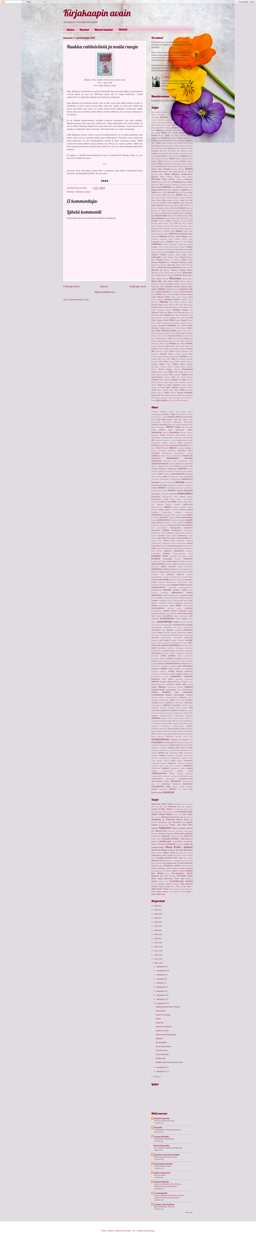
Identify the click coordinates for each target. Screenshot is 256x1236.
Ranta (173, 315)
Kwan (167, 234)
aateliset (162, 429)
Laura (153, 844)
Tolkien (175, 364)
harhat (181, 477)
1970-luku (154, 412)
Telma (173, 886)
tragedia (172, 742)
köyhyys (174, 561)
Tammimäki (176, 884)
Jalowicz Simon (156, 195)
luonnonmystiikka (157, 579)
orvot (161, 635)
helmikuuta (161, 1067)
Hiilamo (162, 177)
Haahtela (183, 161)
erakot (153, 466)
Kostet (153, 231)
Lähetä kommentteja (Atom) (78, 299)
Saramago (190, 336)
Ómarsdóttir (184, 400)
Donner (164, 143)
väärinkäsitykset (156, 778)
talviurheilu (158, 734)
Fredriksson (170, 156)
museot (179, 608)
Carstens (183, 135)
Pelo (171, 302)
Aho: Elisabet (175, 112)
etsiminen (190, 471)
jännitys (167, 506)
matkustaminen (177, 592)
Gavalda (165, 159)
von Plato (177, 400)
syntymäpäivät (183, 723)
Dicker (153, 143)
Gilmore (172, 158)
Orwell (190, 297)
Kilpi (179, 215)
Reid (187, 318)
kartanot (190, 514)
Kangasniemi (175, 205)
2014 (156, 955)
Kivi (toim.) (189, 218)
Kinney (154, 218)
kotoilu (190, 546)
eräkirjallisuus (172, 468)
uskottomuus (170, 755)
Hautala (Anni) (188, 166)
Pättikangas (155, 312)
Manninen (159, 260)
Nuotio (159, 291)
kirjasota (154, 535)
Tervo (160, 359)
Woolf (179, 395)
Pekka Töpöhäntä (156, 863)
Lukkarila (154, 254)
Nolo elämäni (188, 858)
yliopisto (175, 786)
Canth (167, 135)
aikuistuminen (174, 432)
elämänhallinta (176, 456)
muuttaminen (182, 611)
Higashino (154, 177)
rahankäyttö (165, 666)
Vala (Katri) (181, 377)
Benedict (175, 128)
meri (171, 595)
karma (184, 515)
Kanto (181, 205)
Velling (171, 382)
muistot (154, 605)
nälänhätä (190, 622)
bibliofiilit (166, 445)
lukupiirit (190, 574)
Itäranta (175, 190)
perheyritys (183, 645)
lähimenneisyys (171, 582)
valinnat (179, 760)
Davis (178, 140)
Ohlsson (159, 294)
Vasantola (190, 380)
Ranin (157, 315)
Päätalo (170, 312)
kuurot (191, 556)
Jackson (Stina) (162, 192)
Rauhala (173, 318)
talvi (153, 733)
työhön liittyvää (180, 747)
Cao (172, 135)
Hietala (167, 174)
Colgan (185, 138)
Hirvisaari (155, 179)
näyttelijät (189, 625)
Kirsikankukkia (156, 836)
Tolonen (182, 364)
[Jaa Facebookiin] (101, 188)
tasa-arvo (175, 734)
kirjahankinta (155, 530)
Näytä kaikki (189, 1212)
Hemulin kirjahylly (162, 1118)
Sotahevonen (160, 1058)
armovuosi (166, 440)
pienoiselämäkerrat (157, 651)
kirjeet (175, 535)
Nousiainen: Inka (186, 289)
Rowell (184, 325)
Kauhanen (189, 208)
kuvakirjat (155, 558)
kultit (153, 551)
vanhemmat (177, 766)
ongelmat (169, 629)
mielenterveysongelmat (171, 598)
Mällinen (190, 281)
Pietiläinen (154, 307)
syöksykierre (155, 728)
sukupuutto (189, 716)
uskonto (162, 755)
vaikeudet (184, 758)
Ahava (153, 112)
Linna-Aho (179, 249)
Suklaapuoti (189, 879)
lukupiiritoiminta (156, 577)
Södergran (154, 356)
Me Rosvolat (156, 850)
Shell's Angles (157, 878)
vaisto (153, 760)
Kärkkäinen (171, 236)
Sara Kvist (164, 876)
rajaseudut (173, 666)
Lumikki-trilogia (157, 847)
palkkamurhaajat (166, 638)
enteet (191, 461)
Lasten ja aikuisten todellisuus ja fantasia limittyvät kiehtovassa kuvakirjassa (169, 1196)
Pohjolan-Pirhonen (177, 307)
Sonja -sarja (179, 878)
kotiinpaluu (171, 546)
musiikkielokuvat (156, 611)
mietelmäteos (163, 600)
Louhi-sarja (188, 844)
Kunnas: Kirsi (188, 231)
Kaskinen (182, 208)
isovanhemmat (156, 499)
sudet (181, 713)
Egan (163, 146)
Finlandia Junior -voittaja (159, 417)
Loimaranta (159, 252)
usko (181, 752)
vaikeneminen (175, 758)
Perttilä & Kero (174, 305)
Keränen (183, 213)
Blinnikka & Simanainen (174, 130)
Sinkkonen (161, 346)
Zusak (188, 398)
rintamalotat (155, 674)
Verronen (190, 382)
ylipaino (182, 786)
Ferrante (190, 151)
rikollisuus (179, 671)
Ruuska (184, 328)
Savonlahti (180, 338)
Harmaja (190, 164)
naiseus (159, 616)
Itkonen (170, 190)
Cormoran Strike (185, 811)
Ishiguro (154, 189)
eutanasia (154, 474)
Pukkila (168, 310)
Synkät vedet (163, 881)
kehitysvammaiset (157, 522)
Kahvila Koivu (161, 831)
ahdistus (190, 430)
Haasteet (84, 29)
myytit (168, 613)
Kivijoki (154, 220)
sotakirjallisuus (164, 710)
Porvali (190, 307)
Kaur (183, 210)
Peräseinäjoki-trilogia (170, 863)
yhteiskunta (176, 780)
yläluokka (190, 786)
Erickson (160, 148)
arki (152, 440)
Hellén (175, 171)
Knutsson (162, 221)
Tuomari (176, 367)
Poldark (153, 868)
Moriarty (164, 275)
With (159, 395)
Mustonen (175, 278)
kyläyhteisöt (188, 558)
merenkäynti (166, 595)
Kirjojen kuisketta (161, 1181)
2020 (156, 930)
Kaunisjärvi (163, 833)
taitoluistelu (189, 728)
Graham (154, 161)
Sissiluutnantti (161, 1042)
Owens (153, 299)
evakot (160, 473)
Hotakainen (177, 182)
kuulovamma (183, 556)
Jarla (152, 198)
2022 (156, 922)
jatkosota (164, 501)
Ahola (191, 112)
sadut (184, 684)
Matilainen (175, 262)
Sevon (177, 341)
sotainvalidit (155, 710)
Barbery (190, 125)
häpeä (165, 490)
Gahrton (176, 156)
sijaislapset (154, 700)
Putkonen (185, 310)
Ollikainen (160, 297)
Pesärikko (180, 863)
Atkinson (178, 122)
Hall (164, 164)
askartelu (190, 440)
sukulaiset (154, 715)
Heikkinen (154, 171)
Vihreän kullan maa (175, 889)
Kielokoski (170, 833)
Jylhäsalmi (165, 828)
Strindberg (154, 354)
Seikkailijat (172, 876)
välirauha (190, 776)
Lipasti (153, 252)
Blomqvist (185, 130)
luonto (166, 579)
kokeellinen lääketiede (185, 541)
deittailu (165, 448)
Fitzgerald (164, 153)
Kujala (173, 231)
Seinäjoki (178, 425)
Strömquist (163, 354)
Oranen (179, 297)
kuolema (166, 553)
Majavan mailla (159, 1175)
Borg (152, 133)
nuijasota (178, 619)
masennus (154, 592)
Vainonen (167, 377)
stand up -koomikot (173, 713)
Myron (190, 279)
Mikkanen (174, 270)
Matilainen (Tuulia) (186, 262)
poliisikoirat (155, 656)
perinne (190, 645)
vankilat (182, 768)
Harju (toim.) (182, 164)
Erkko (165, 148)
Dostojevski (181, 143)
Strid (191, 351)
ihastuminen (188, 490)
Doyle (153, 146)
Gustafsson (175, 161)
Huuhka (183, 185)
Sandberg (178, 336)
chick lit (159, 448)
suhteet (186, 713)
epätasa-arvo (179, 463)
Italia (164, 419)
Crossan (160, 140)
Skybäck (172, 346)
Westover (160, 393)
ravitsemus (154, 671)
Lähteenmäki (156, 257)
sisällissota (167, 705)
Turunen (154, 372)
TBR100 (122, 29)
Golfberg (190, 159)
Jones (159, 200)
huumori (162, 487)
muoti (172, 605)
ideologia (180, 490)
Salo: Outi (164, 336)
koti (166, 546)
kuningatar (189, 551)
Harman (153, 166)
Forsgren (190, 153)
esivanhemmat (169, 471)
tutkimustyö (155, 748)
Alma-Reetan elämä (180, 804)
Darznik (174, 140)
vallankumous (188, 760)
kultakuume (189, 548)
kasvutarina (164, 517)
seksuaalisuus (188, 692)
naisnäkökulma (168, 616)
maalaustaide (172, 587)
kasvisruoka (155, 517)
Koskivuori (188, 836)
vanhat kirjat (168, 766)
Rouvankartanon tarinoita (182, 873)
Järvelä (153, 203)
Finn (158, 153)
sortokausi (163, 708)
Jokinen (153, 200)
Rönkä (173, 330)
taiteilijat (182, 728)
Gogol (178, 159)
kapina (173, 515)
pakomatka (155, 637)
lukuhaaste (180, 574)
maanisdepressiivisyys (186, 587)
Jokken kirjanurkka (162, 1172)
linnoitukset (173, 572)
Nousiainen (175, 289)
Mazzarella (171, 265)
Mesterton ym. (157, 270)
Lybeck (190, 255)
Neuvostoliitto (188, 422)
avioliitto (154, 445)
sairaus (153, 687)
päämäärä (190, 663)
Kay (160, 213)
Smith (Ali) (189, 346)
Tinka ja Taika (181, 886)
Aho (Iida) (167, 112)
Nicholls (190, 284)
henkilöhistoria (187, 479)
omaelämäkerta (188, 627)
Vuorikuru (182, 387)
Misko (167, 273)
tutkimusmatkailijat (187, 745)
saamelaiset (170, 684)
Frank (153, 156)
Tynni (191, 372)
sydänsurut (164, 723)
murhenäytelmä (188, 605)
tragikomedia (180, 742)
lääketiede (163, 585)
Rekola (166, 320)
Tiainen (165, 361)
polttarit (180, 656)
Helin (170, 171)
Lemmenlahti (170, 844)
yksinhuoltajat (165, 784)
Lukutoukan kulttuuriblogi (172, 422)
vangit (161, 766)
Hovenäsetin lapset (165, 822)
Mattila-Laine (155, 265)
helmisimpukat (164, 479)
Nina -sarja (178, 857)
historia (179, 482)
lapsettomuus (182, 564)
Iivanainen (186, 187)
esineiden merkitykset (158, 471)
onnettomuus (188, 629)
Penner (166, 305)
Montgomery (188, 272)
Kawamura (154, 213)
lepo (191, 569)
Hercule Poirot (182, 819)
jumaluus (169, 504)
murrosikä (171, 608)
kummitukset (179, 550)
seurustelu (189, 695)
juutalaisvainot (188, 504)
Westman (154, 393)
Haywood (174, 169)
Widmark (180, 392)
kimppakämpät (162, 528)
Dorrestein (170, 143)
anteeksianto (178, 437)
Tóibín (153, 375)
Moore (153, 275)
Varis (179, 380)
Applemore (189, 807)
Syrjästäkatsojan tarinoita (181, 881)
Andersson (161, 120)
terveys (185, 736)
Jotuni (164, 200)
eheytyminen (162, 450)
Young (171, 398)
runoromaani (189, 679)
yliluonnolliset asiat (160, 786)
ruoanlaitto (163, 681)
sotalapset (181, 710)
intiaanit (182, 496)
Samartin (171, 336)
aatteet (170, 430)
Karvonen (174, 208)
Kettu (165, 215)
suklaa (191, 713)
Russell (179, 328)
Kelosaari (177, 213)
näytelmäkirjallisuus (179, 625)
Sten (153, 351)
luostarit (154, 582)
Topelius (190, 364)
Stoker (172, 351)
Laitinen (184, 239)
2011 (156, 1076)
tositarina (167, 742)
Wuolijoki (190, 395)
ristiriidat (179, 674)
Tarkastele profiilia (169, 89)
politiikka (171, 655)
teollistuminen (169, 736)
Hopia (161, 182)
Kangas (167, 205)
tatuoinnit (182, 734)
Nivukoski (183, 286)
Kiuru (179, 218)
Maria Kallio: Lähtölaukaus (164, 1139)
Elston (172, 146)
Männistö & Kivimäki (158, 284)
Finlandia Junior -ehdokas (184, 414)
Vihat (166, 889)
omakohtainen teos (158, 630)
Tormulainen (155, 367)
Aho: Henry (184, 112)
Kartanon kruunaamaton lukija (167, 1154)
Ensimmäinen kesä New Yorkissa (168, 1006)
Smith (182, 346)
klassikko (184, 538)
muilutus (170, 603)
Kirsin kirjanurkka (162, 1145)
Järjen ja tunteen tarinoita (183, 828)
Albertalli (172, 117)
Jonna (167, 77)
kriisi (163, 548)
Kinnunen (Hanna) (171, 218)
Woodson (174, 395)
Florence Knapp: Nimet (162, 1166)
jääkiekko (184, 507)
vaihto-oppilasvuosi (164, 758)
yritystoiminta (163, 789)
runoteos (87, 191)
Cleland (169, 138)
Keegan (164, 213)
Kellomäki (170, 213)
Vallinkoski (167, 380)
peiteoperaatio (167, 643)
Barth (158, 128)
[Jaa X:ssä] (99, 188)
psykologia (177, 658)
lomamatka (154, 574)
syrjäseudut (154, 726)
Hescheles (154, 174)
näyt (152, 625)
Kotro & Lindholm (163, 231)
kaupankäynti (174, 520)
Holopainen (189, 179)
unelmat (161, 752)
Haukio (175, 166)
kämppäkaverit (156, 561)
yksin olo (155, 784)
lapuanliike (172, 566)
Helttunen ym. (182, 171)
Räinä (153, 330)
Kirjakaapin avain (97, 13)
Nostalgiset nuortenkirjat (159, 424)
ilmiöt (176, 497)
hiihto (173, 482)
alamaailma (154, 435)
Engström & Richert (186, 146)
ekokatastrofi (171, 450)
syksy (170, 723)
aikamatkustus (156, 432)
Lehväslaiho (173, 244)
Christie (164, 138)
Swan (191, 354)
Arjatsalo (190, 120)
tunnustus (173, 745)
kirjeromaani (182, 535)
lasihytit (180, 566)
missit (169, 600)
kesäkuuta (160, 991)
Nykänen (166, 291)
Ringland (184, 320)
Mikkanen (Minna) (186, 270)
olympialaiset (167, 627)
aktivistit (190, 432)
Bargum (153, 128)
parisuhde (189, 640)
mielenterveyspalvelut (186, 598)
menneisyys (156, 594)
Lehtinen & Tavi (180, 242)
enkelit (174, 461)
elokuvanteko (181, 450)
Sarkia (170, 338)
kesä (183, 525)
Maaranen (171, 257)
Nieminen (168, 286)
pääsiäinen (154, 666)
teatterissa (160, 736)
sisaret (182, 700)
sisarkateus (189, 700)
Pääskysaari (163, 312)
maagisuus (189, 585)
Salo (159, 336)
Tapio (172, 356)
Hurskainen (176, 185)
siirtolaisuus (183, 697)
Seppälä (165, 341)
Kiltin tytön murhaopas (184, 833)
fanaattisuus (167, 474)
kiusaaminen (171, 538)
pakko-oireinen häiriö (186, 635)
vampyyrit (154, 766)
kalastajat (189, 509)
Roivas (168, 873)
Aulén (153, 125)
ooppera (153, 632)
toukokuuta (161, 995)
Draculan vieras (161, 1050)
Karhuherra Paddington (175, 831)
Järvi (158, 203)
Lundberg (163, 254)
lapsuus (163, 566)
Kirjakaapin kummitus (163, 1163)
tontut (180, 740)
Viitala (169, 385)
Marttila (190, 260)
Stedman (182, 349)
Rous (179, 325)
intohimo (190, 497)
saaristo (178, 684)
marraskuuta (161, 970)
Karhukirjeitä (189, 831)
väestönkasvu (175, 776)
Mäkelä (154, 281)
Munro (159, 279)
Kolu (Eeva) (183, 223)
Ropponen (154, 325)
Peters (181, 305)
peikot (160, 643)
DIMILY (154, 814)
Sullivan (171, 354)
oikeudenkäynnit (156, 627)
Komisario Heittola (177, 836)
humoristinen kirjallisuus (176, 485)
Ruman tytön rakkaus (164, 1026)
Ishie (191, 187)
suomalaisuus (155, 721)
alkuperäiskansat (181, 435)
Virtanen (183, 385)
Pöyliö (175, 312)
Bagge (185, 125)
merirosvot (177, 595)
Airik (174, 114)
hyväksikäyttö (188, 488)
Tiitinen (183, 361)
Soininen (161, 349)
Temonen (183, 356)
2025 (156, 910)
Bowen (164, 132)
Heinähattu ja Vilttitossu (163, 819)
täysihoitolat (178, 750)
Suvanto (184, 354)
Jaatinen (190, 190)
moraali (153, 603)
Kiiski (175, 216)
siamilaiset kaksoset (157, 697)
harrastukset (189, 476)
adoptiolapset (180, 430)
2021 (156, 926)
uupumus (154, 758)
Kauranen (190, 210)
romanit (165, 676)
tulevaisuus (165, 745)
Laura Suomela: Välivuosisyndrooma (167, 1129)
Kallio (153, 205)
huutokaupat (171, 488)
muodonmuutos (163, 605)
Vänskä (153, 390)
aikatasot (165, 432)
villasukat (180, 773)
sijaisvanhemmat (164, 700)
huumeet (154, 488)
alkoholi (162, 435)
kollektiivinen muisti (169, 543)
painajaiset (166, 635)
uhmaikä (154, 753)
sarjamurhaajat (171, 689)
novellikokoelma (167, 618)
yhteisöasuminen (187, 781)
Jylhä (186, 200)
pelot (185, 643)
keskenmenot (164, 525)
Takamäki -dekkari (164, 884)
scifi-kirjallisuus (187, 689)
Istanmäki (161, 190)
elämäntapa (188, 458)
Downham (189, 143)
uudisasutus (179, 755)
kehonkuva (168, 522)
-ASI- (134, 1230)
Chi (159, 138)
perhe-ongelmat (162, 645)
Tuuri (171, 371)
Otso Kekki (189, 860)
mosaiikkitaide (162, 603)
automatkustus (188, 443)
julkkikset (160, 504)
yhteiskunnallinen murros (160, 781)
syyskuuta (160, 978)
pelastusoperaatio (177, 643)
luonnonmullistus (187, 577)
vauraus (180, 771)
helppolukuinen (175, 479)
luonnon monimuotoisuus (171, 577)
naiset (153, 616)
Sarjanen (164, 338)
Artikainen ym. (170, 122)
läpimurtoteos (155, 585)
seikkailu (154, 692)
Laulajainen (155, 241)
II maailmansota (187, 417)
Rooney (190, 323)
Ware (182, 389)
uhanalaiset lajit (188, 750)
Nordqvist (169, 289)
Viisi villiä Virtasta (187, 889)
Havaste (167, 169)
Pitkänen (161, 307)
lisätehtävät (184, 572)
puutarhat (154, 663)
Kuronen (154, 234)
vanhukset (165, 768)
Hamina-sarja (178, 817)
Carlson (177, 135)
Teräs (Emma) (180, 359)
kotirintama (179, 546)
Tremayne (164, 367)
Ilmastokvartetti (164, 825)
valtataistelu (189, 763)
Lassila (191, 239)
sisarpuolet (154, 702)
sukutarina (155, 717)
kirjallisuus (170, 533)
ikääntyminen (155, 496)
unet (166, 753)
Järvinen (163, 203)
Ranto (167, 318)
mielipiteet (154, 600)
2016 (156, 946)
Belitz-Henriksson (165, 128)
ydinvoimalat (170, 779)
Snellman (154, 349)
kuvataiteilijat (167, 559)
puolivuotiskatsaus (164, 661)
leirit (176, 569)
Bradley (175, 133)
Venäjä (177, 427)
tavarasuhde (189, 734)
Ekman (167, 146)
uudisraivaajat (188, 755)
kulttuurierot (168, 551)
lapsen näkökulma (158, 563)
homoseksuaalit (156, 485)
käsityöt (163, 561)
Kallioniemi (160, 205)
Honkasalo (154, 182)
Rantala (153, 318)
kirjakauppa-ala (177, 530)
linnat (167, 572)
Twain (186, 372)
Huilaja (190, 182)
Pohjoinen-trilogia (187, 866)
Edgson (158, 146)
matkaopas (164, 592)
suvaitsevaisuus (156, 723)
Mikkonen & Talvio (157, 273)
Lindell (182, 247)
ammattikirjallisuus (167, 437)
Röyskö (179, 331)
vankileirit (189, 768)
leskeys (153, 572)
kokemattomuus (156, 543)
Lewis (166, 247)
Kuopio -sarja (178, 838)
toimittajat (174, 739)
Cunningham (167, 140)
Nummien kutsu (157, 860)
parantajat (173, 640)
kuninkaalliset (155, 553)
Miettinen (167, 270)
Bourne (158, 133)
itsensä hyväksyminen (185, 499)
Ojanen (177, 294)
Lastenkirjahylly (160, 1193)
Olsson (167, 297)
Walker (159, 390)
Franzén (163, 156)
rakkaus (164, 668)
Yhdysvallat (189, 427)
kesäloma (189, 525)
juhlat (185, 502)
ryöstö (191, 682)
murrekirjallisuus (157, 608)
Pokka (186, 307)
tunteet (178, 745)
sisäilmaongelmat (156, 705)
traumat (186, 742)
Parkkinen (184, 299)
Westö (167, 392)
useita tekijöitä (161, 400)
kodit (159, 541)
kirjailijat (165, 530)
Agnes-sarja (155, 804)
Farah (174, 151)
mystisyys (154, 613)
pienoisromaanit (169, 650)
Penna (161, 305)
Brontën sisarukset (186, 133)
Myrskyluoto (178, 855)
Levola (161, 247)
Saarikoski (160, 333)
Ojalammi (171, 294)
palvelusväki (188, 637)
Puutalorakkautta (156, 871)
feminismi (189, 474)
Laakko (190, 236)
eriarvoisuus (169, 466)
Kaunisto (178, 210)
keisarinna (180, 522)
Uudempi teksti (71, 286)
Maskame (162, 262)
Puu (191, 310)
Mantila (184, 260)
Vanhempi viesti (137, 286)
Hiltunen (170, 177)
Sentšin (159, 341)
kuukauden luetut (159, 555)
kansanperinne (156, 514)
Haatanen (154, 164)
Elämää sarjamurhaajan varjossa (165, 1157)
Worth (184, 395)
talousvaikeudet (188, 731)
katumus (154, 520)
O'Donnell (176, 292)
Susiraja (154, 881)
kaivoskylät (174, 510)
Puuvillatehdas (167, 871)
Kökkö (178, 236)
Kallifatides (189, 203)
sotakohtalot (174, 710)
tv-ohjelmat (163, 748)
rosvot (164, 679)
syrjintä (190, 723)
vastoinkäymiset (167, 771)
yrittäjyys (154, 789)
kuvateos (178, 559)
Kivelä (183, 218)
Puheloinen (160, 310)
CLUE (175, 812)
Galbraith (183, 156)
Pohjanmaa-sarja (157, 865)
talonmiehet (167, 731)
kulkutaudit (181, 548)
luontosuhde (180, 580)
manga (191, 590)
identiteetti (172, 490)
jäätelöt (190, 507)
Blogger (152, 1230)
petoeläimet (170, 648)
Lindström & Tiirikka (164, 249)
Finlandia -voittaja (169, 414)
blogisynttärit (183, 445)
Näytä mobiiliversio (105, 292)
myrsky (190, 611)
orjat (152, 635)
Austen (158, 125)
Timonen (154, 364)
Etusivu (70, 29)
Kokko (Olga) (168, 223)
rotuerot (170, 679)
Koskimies (167, 229)
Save (174, 338)
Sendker (153, 341)
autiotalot (165, 443)
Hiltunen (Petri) (180, 177)
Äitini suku (161, 894)
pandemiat (154, 640)
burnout (190, 445)
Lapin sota (177, 419)
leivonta (181, 569)
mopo (186, 600)
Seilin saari (171, 425)
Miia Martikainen (186, 850)
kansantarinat (167, 515)
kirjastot (168, 535)
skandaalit (184, 705)
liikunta (162, 572)
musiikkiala (189, 608)
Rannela (168, 315)
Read (178, 318)
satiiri (179, 690)
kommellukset (156, 546)
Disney (158, 143)
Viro (182, 427)
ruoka (169, 681)
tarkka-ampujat (167, 734)
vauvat (190, 771)
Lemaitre (154, 247)
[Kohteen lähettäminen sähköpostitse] (94, 188)
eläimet (190, 450)
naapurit (179, 613)
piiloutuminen (179, 651)
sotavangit (154, 713)
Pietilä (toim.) (188, 305)
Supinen (177, 354)
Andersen (154, 120)
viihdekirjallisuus (159, 773)
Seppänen (171, 341)
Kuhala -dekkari (156, 839)
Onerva (173, 297)
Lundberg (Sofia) (174, 255)
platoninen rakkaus (169, 653)
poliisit (163, 655)
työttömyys (154, 750)
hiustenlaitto (189, 482)
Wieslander (188, 392)
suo (192, 718)
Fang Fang (167, 151)
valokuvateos (172, 763)
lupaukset (162, 582)
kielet (153, 528)
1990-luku (163, 412)
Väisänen (190, 387)
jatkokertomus (155, 502)
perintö (154, 648)
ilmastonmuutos (167, 497)
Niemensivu (155, 286)
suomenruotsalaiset (166, 721)
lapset (175, 564)
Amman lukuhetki (161, 1136)
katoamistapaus (187, 517)
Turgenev (169, 369)
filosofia (159, 477)
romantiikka (176, 676)
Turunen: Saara (163, 372)
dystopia (188, 448)
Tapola (177, 356)
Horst (165, 182)
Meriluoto (177, 267)
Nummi (153, 292)
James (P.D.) (171, 195)
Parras (191, 299)
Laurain (163, 242)
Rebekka (189, 870)
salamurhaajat (171, 687)
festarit (153, 477)
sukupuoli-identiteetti (166, 716)
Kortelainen (155, 229)
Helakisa (165, 171)
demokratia (180, 448)
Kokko (161, 223)
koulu (153, 548)
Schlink (186, 338)
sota (191, 707)
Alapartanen (155, 117)
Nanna (185, 855)
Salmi (191, 333)
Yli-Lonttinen (155, 398)
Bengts (180, 128)
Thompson (154, 361)
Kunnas (179, 230)
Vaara (191, 374)
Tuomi (183, 367)
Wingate (154, 395)
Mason (169, 262)
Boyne (170, 133)
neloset (176, 616)
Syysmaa (154, 884)
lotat (162, 574)
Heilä (160, 171)
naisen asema (188, 613)
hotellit (165, 485)
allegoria (190, 435)
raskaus (177, 669)
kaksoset (182, 509)
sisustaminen (180, 703)
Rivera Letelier (156, 323)
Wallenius (166, 390)
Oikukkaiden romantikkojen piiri (174, 860)
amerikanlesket (156, 437)
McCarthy (190, 265)
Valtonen (174, 379)
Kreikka (169, 419)
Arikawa (183, 120)
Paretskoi (176, 299)
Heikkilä (189, 168)
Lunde (184, 254)
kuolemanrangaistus (179, 553)
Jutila (182, 200)
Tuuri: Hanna (178, 372)
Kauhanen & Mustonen (159, 210)
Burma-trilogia (168, 812)
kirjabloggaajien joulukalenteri (181, 528)
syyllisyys (189, 726)
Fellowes (183, 151)
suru (174, 721)
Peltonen (177, 302)
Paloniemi (168, 299)
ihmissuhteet (185, 493)
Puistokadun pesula (164, 868)
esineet (191, 469)
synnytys (175, 723)
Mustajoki (165, 279)
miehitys (160, 598)
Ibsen (173, 187)
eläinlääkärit (155, 453)
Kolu (175, 223)
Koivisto (184, 221)
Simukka (189, 343)
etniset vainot (182, 471)
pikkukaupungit (156, 653)
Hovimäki (177, 822)
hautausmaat (155, 479)
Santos (184, 336)
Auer (183, 122)
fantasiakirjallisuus (178, 473)
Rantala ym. (161, 318)
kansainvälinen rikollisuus (171, 512)
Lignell (171, 247)
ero (191, 466)
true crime (159, 745)
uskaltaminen (174, 753)
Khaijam (80, 191)
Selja (191, 338)
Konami (190, 223)
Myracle (184, 279)
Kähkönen (163, 236)
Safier (178, 333)
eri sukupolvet (160, 466)
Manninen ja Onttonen (172, 260)
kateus (178, 517)
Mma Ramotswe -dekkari (184, 853)
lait (179, 561)
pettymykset (189, 648)
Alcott (178, 117)
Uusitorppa (177, 375)
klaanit (178, 538)
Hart (162, 166)
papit (160, 640)
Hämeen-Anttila (156, 187)
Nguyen (184, 284)
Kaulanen (171, 210)
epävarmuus (189, 463)
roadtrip (185, 674)
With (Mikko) (166, 395)
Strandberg (185, 351)
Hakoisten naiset (167, 817)
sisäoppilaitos (176, 705)
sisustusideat (188, 702)
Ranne (162, 315)
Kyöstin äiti (155, 236)
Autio (173, 125)
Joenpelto (163, 198)
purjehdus (190, 661)
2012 (156, 963)
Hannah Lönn (188, 817)
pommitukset (189, 656)
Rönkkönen (166, 330)
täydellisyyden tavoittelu (166, 750)
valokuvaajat (155, 763)
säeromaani (163, 728)
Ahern (158, 112)
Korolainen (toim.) (186, 226)
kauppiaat (182, 520)
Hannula (174, 164)
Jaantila (184, 189)
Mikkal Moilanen (157, 853)
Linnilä (185, 249)
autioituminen (155, 443)
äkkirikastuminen (157, 792)
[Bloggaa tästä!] (96, 188)
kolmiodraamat (181, 543)
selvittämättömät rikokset (161, 694)
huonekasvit (189, 485)
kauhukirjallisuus (163, 520)
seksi (177, 692)
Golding (183, 159)
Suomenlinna (161, 427)
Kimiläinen (185, 216)
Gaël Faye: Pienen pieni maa (164, 1120)
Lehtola (190, 241)
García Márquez (156, 159)
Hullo (183, 822)
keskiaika (178, 525)
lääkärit (169, 585)
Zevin (183, 398)
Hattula (170, 166)
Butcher (161, 135)
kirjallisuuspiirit (180, 533)
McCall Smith (180, 265)
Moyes (190, 275)
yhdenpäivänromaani (186, 778)
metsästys (184, 595)
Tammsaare (166, 356)
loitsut (191, 572)
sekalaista (166, 691)
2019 (156, 934)
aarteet (153, 430)
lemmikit (187, 569)
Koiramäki (166, 836)
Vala (173, 377)
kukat (175, 548)
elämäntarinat (156, 460)
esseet (176, 471)
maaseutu (167, 589)
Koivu (191, 221)
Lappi (185, 419)
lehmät (172, 569)
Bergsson (185, 128)
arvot (184, 440)
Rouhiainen (171, 325)
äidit (179, 789)
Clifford (174, 138)
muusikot (174, 611)
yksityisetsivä (188, 783)
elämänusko (167, 461)
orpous (157, 635)
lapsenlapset (169, 564)
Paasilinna (160, 299)
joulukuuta (161, 966)
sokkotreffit (154, 708)
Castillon (190, 135)
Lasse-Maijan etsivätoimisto (183, 841)
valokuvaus (180, 763)
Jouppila (169, 200)
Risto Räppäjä (157, 873)
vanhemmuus (188, 765)
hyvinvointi (179, 488)
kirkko (159, 538)
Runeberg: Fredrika (158, 328)
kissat (164, 538)
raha (159, 666)
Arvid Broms (181, 412)
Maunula (163, 265)
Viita (164, 385)
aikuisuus (184, 432)
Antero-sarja (181, 807)
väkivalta (183, 776)
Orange (185, 297)
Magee (177, 257)
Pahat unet (160, 1022)
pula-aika (154, 661)
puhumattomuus (188, 658)
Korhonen (167, 226)
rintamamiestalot (164, 674)
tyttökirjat (171, 747)
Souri (166, 349)
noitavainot (155, 618)
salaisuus (162, 686)
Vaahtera (184, 374)
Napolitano (170, 284)
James (164, 195)
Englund (177, 146)
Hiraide (190, 177)
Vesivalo (154, 385)
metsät (190, 595)
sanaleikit (180, 687)
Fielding (154, 153)
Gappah (190, 156)
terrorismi (179, 736)
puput (183, 661)
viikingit (172, 773)
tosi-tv (191, 740)
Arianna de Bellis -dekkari (161, 809)
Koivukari (154, 223)
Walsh (171, 390)
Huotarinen (154, 185)
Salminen (154, 336)
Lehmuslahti (161, 844)
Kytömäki (178, 234)
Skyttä (178, 346)
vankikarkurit (174, 768)
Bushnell (154, 135)
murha (178, 605)
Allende (183, 117)
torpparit (185, 739)
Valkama (154, 379)
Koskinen (174, 229)
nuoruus (176, 621)
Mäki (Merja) (168, 281)
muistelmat (178, 603)
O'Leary (190, 291)
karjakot (178, 515)
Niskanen (176, 286)
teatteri (153, 736)
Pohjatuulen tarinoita (172, 865)
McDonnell (154, 267)
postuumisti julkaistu (158, 658)
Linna (173, 249)
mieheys (153, 598)
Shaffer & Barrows (186, 341)
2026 (156, 905)
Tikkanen (190, 361)
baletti (160, 445)
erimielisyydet (185, 466)
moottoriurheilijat (177, 600)
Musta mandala (167, 855)
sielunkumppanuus (172, 697)
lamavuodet (189, 561)
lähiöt (191, 582)
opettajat (160, 632)
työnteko (190, 747)
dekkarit (172, 447)
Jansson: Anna (188, 195)
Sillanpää (172, 343)
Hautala (180, 166)
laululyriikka (166, 569)
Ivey (180, 190)
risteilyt (172, 674)
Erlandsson (171, 148)
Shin (166, 343)
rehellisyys (163, 671)
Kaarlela (169, 203)
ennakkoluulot (182, 461)
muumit (166, 610)
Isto (166, 190)
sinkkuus (172, 700)
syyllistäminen (165, 726)
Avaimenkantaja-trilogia (180, 809)
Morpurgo (171, 275)
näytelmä (157, 625)
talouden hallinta (176, 731)
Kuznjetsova (161, 234)
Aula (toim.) (189, 122)
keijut (174, 522)
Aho (162, 112)
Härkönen (167, 186)
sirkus (178, 700)
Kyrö (172, 233)
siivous (190, 697)
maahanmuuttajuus (158, 587)
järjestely (176, 507)
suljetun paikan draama (170, 718)
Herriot (190, 171)
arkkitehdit (158, 440)
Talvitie (160, 356)
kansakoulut (189, 512)
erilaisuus (177, 466)
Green (160, 161)
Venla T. (160, 889)
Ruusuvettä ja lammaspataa (166, 1034)
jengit (169, 501)
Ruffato (190, 325)
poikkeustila (189, 653)
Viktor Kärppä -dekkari (159, 891)
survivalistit (179, 721)
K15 (152, 831)
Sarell (159, 338)
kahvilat (161, 509)
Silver (183, 343)
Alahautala (189, 115)
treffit (191, 742)
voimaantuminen (156, 776)
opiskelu (190, 632)
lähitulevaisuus (182, 582)
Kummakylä (167, 838)
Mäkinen (183, 281)
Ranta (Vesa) (189, 315)
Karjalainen (161, 208)
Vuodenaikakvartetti (175, 891)
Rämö (158, 330)
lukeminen (170, 574)
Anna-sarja (172, 806)
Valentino (190, 377)
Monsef (179, 273)
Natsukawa (177, 284)
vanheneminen (155, 768)
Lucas (184, 252)
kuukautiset (173, 556)
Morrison (178, 275)
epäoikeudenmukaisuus (160, 463)
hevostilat (168, 482)
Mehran (170, 267)
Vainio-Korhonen (157, 377)
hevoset (162, 482)
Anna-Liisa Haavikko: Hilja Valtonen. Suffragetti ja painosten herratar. (167, 1185)
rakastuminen (188, 666)
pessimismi (162, 648)
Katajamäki (154, 834)
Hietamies (175, 174)
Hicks (161, 174)
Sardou (153, 338)
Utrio (171, 374)
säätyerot (171, 728)
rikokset (171, 671)
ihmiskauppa (155, 494)
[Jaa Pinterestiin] (104, 188)
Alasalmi (164, 117)
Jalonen (190, 192)
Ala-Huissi (181, 114)
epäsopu (171, 464)
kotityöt (185, 546)
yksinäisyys (176, 784)
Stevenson (159, 351)
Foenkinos (170, 153)
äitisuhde (185, 789)
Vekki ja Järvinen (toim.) (159, 382)
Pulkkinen (176, 309)
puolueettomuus (176, 661)
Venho (176, 382)
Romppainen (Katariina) (179, 323)
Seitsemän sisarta (185, 875)
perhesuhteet (174, 645)
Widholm (173, 393)
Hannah (168, 164)
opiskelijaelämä (181, 632)
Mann (153, 260)
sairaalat (190, 684)
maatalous (176, 590)
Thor (160, 361)
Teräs (173, 359)
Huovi (162, 184)
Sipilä (167, 346)
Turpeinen (177, 369)
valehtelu (166, 760)
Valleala (160, 380)
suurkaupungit (188, 721)
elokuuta (160, 982)
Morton (185, 275)
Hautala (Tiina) (156, 169)
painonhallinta (174, 635)
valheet (173, 760)
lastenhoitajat (189, 566)
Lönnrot (164, 257)
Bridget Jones (159, 812)
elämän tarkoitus (166, 456)
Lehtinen (170, 241)
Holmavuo (180, 179)
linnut (179, 572)
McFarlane (163, 267)
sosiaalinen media (174, 708)
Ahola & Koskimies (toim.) (161, 115)
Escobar (178, 148)
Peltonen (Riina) (187, 302)
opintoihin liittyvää (170, 632)
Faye (178, 151)
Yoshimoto (164, 398)
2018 (156, 938)
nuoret (185, 618)
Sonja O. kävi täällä (163, 1014)
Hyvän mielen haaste (163, 1046)
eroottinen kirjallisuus (158, 468)
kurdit (191, 553)
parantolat (181, 640)
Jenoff (157, 198)
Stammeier (176, 349)
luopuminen (189, 579)
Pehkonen (164, 301)
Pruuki (153, 310)
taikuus (176, 728)
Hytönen (190, 185)
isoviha (166, 499)
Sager (183, 333)
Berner (191, 128)
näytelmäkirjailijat (166, 625)
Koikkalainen (176, 221)
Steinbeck (189, 349)
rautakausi (189, 669)
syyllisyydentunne (178, 726)
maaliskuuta (161, 1003)
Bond (191, 130)
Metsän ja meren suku (170, 850)
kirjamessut (189, 533)
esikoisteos (182, 468)
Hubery (185, 182)
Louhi (171, 252)
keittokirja (189, 522)
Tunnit (158, 1018)
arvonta (179, 440)
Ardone (178, 120)
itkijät (172, 499)
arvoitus (173, 440)
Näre (171, 292)
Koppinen (160, 226)
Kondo (153, 226)
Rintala (190, 320)
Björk (163, 130)
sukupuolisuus (179, 716)
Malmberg (189, 257)
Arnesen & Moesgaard (158, 122)
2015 (156, 950)
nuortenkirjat (164, 621)
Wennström (189, 390)
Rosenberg (162, 325)
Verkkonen (182, 382)
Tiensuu (171, 361)
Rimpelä (177, 320)
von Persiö (170, 400)
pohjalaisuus (180, 653)
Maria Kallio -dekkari (179, 847)
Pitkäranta (168, 307)
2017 (156, 942)
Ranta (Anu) (180, 315)
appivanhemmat (188, 437)
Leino (180, 244)
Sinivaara (154, 346)
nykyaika (183, 622)
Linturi (190, 249)
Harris (159, 166)
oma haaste (177, 627)
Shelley (162, 343)
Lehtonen (166, 244)
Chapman (154, 138)
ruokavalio (175, 681)
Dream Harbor (165, 814)
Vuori (162, 387)
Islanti (158, 419)
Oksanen (183, 294)
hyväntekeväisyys (156, 490)
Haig (160, 163)
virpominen (189, 773)
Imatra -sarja (175, 824)
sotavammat (189, 710)
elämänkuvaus (187, 455)
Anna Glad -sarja (161, 807)
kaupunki (189, 520)
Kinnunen (161, 218)
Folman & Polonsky (180, 153)
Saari (184, 331)
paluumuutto (178, 638)
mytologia (162, 613)
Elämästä (159, 1038)
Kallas (182, 203)
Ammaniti (190, 117)
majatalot (184, 590)
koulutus (158, 548)
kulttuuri (159, 551)
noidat (191, 616)
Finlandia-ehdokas (174, 416)
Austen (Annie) (166, 125)
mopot (191, 600)
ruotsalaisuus (184, 682)
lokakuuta (160, 974)
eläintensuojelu (167, 453)
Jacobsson (171, 192)
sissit (173, 703)
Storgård (177, 351)
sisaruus (169, 702)
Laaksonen (154, 239)
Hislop (164, 179)
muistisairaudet (188, 603)
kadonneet (154, 510)
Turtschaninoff (187, 369)
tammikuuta (161, 1071)
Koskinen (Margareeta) (185, 229)
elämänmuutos (172, 458)
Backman (179, 125)
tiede (191, 736)
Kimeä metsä (160, 1010)
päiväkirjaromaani (172, 663)
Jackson (154, 192)
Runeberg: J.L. (170, 328)
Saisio (187, 333)
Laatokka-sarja (164, 841)
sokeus (191, 705)
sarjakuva (188, 686)
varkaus (154, 771)
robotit (191, 674)
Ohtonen (165, 294)
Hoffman (172, 179)
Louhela (166, 252)
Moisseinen (173, 273)
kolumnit (190, 543)
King (191, 215)
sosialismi (184, 708)
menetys (190, 592)
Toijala (168, 364)
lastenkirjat (156, 568)
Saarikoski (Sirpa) (170, 333)
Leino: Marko (188, 244)
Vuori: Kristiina (172, 387)
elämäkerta (155, 455)
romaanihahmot (156, 676)
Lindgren (189, 246)
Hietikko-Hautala (187, 174)
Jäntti (191, 200)
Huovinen (168, 185)
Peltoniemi (154, 305)
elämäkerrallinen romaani (183, 453)
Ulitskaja (158, 375)
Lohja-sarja (179, 844)
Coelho (180, 138)
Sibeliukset (185, 425)
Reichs (183, 318)
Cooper (190, 138)
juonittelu (177, 504)
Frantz (158, 156)
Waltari (176, 390)
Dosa (175, 143)
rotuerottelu (179, 679)
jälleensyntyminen (157, 507)
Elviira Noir (178, 814)
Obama (153, 294)
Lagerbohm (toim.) (166, 239)
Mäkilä (176, 281)
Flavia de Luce (156, 817)
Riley (171, 320)
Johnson (176, 198)
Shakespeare (155, 343)
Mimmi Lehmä (169, 852)
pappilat (166, 640)
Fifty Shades (188, 814)
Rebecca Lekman (179, 871)
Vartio (184, 379)
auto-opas (173, 443)
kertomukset (155, 525)
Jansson (179, 194)
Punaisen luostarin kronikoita (182, 868)
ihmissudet (173, 494)
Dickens (190, 140)
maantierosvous (156, 590)
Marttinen (154, 262)
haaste (165, 476)
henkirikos (155, 482)
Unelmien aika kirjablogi (164, 1204)
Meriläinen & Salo (187, 267)
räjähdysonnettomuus (158, 684)
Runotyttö (155, 875)
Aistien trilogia (167, 804)
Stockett (165, 351)
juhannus (180, 502)
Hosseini (170, 182)
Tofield (161, 364)
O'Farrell (183, 292)
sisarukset (162, 703)
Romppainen (166, 323)
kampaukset (155, 512)
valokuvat (163, 763)
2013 (156, 959)
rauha (183, 669)
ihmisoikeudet (165, 494)
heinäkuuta (161, 987)
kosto (162, 546)
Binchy (159, 130)
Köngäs (184, 236)
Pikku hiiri (189, 863)
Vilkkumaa (176, 385)
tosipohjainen (157, 742)
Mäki (160, 281)
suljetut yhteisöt (184, 718)
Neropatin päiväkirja (164, 857)
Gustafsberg (167, 161)
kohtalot (166, 540)
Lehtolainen (156, 243)
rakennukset (155, 669)
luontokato (173, 580)
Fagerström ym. (157, 151)
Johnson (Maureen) (186, 198)
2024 (156, 914)
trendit (153, 745)
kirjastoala (161, 535)
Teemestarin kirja (162, 1054)
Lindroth (154, 249)
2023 (156, 918)
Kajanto (176, 202)
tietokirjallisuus (160, 739)
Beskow (153, 130)
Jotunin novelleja (162, 1030)
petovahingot (180, 648)
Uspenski (165, 375)
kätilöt (169, 561)
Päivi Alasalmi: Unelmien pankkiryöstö (168, 1147)
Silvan (178, 343)
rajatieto (179, 666)
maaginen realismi (178, 584)
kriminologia (169, 548)
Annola (167, 120)
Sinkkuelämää (168, 878)
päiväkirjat (182, 663)
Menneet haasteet (104, 29)
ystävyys (172, 788)
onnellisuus (178, 630)
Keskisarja (159, 215)
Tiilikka (177, 361)
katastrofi (172, 517)
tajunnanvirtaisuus (157, 731)
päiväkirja (161, 663)
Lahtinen (177, 239)
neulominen (183, 616)
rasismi (171, 669)
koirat (173, 540)
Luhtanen (190, 252)
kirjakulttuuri (189, 530)
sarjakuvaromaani (158, 689)
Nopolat (161, 288)
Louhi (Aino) (178, 252)
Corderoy (154, 140)
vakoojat (159, 760)
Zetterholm (177, 398)
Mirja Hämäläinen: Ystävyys (164, 1206)
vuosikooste (166, 776)
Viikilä (160, 385)
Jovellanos (176, 200)
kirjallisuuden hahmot (158, 533)
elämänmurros (156, 458)
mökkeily (173, 613)
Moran (158, 275)
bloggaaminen (174, 445)
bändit (153, 448)
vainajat (190, 758)
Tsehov (170, 367)
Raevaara (181, 312)
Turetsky (161, 369)
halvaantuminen (173, 477)
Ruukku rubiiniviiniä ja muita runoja (169, 1062)
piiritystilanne (188, 651)
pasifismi (154, 643)
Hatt (166, 166)
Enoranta (154, 148)
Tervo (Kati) (167, 359)
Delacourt (184, 140)
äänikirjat (168, 792)
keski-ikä (171, 525)
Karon (168, 208)
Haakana (190, 161)
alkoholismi (170, 435)
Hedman (181, 169)
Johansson (170, 198)
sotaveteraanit (162, 713)
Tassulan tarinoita (164, 886)
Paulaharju (154, 302)
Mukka (153, 279)
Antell (173, 120)
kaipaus (167, 509)
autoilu (179, 443)
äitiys (191, 789)
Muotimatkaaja (156, 855)
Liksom (176, 247)
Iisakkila (179, 187)
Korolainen (175, 226)
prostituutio (169, 658)
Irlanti (153, 419)
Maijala (182, 257)
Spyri (170, 349)
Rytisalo (190, 328)
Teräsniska (189, 359)
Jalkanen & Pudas (181, 192)
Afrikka (171, 412)
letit (158, 572)
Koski (161, 229)
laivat (183, 561)
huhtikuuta (161, 999)
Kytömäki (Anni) (187, 234)
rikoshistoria (189, 671)
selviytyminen (179, 694)
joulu (174, 501)
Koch (169, 220)
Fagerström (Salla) (187, 148)
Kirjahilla (158, 1127)
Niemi (162, 286)
